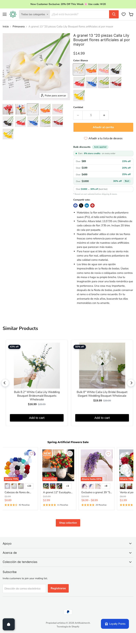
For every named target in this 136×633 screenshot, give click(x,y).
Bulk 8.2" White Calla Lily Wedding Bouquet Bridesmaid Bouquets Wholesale (37, 395)
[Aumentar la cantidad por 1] (104, 115)
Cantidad (78, 107)
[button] (8, 109)
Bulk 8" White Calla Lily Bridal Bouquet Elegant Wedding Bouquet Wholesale (102, 394)
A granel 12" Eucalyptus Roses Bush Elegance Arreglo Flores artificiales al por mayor (57, 492)
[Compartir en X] (81, 205)
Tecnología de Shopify (68, 626)
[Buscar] (114, 14)
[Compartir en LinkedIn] (87, 205)
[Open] (9, 624)
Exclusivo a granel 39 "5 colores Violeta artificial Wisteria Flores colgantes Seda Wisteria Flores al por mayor (96, 492)
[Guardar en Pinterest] (92, 205)
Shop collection (68, 522)
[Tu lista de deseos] (123, 14)
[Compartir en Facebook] (75, 205)
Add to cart (36, 418)
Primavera (19, 26)
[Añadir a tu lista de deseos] (31, 453)
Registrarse (58, 588)
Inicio (6, 26)
